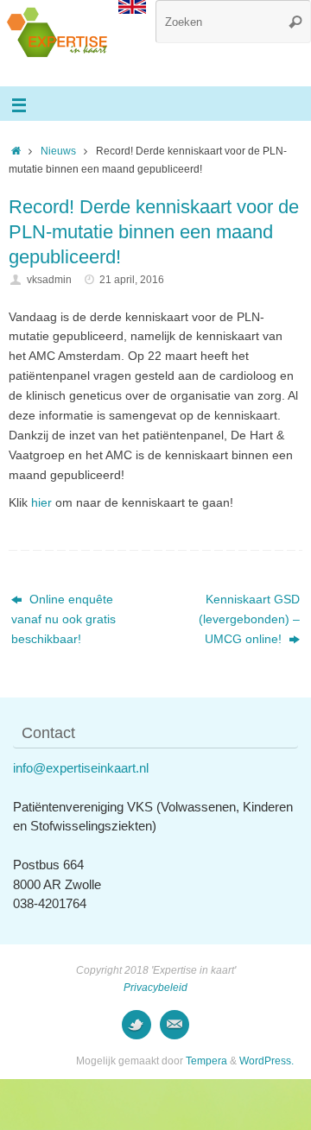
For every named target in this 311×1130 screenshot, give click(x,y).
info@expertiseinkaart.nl (81, 768)
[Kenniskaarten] (136, 1024)
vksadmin (49, 280)
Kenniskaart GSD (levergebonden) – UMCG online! (249, 619)
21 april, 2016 (131, 280)
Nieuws (58, 151)
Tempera (206, 1061)
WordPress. (266, 1061)
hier (41, 502)
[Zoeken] (295, 21)
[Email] (174, 1024)
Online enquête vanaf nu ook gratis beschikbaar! (63, 619)
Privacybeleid (155, 988)
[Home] (16, 151)
